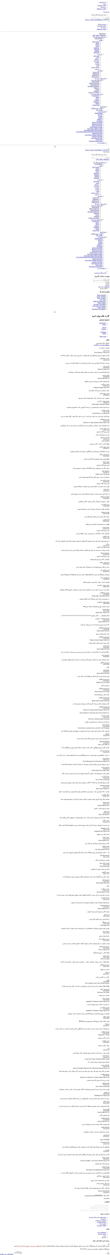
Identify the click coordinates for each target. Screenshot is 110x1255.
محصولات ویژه (101, 1232)
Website (97, 51)
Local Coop (96, 72)
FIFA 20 (100, 114)
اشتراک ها (103, 106)
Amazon (96, 100)
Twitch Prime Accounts (96, 127)
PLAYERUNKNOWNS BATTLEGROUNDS (89, 132)
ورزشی (97, 69)
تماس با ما (103, 1224)
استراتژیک (96, 56)
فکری (97, 65)
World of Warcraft (94, 83)
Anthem (100, 118)
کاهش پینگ (99, 110)
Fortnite (100, 116)
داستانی (97, 62)
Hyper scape (99, 139)
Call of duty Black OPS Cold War (93, 130)
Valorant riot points (97, 133)
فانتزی (97, 64)
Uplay (97, 46)
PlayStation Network (93, 86)
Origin (97, 45)
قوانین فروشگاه (101, 8)
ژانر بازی (99, 54)
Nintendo (96, 91)
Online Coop (95, 75)
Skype (97, 99)
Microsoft (96, 52)
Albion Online (98, 113)
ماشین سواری (95, 67)
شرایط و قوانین (101, 1222)
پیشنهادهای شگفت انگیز (99, 35)
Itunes (97, 97)
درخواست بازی (101, 143)
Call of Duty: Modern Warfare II (93, 135)
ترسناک (97, 59)
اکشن (97, 57)
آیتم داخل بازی (102, 111)
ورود (104, 4)
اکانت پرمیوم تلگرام (96, 108)
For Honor (99, 121)
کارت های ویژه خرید (96, 94)
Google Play (95, 95)
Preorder (96, 49)
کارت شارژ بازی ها (100, 78)
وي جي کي (90, 1249)
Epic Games (95, 41)
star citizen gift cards (96, 138)
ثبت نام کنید (102, 2)
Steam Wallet (95, 81)
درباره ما (103, 7)
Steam (97, 43)
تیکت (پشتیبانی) (101, 5)
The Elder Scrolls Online (95, 141)
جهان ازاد (96, 61)
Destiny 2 (99, 119)
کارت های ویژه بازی (96, 80)
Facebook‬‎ (96, 102)
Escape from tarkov (97, 125)
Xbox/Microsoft (94, 85)
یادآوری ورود (104, 288)
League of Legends (94, 92)
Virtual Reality (98, 38)
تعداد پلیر (99, 70)
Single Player (95, 77)
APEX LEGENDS (97, 122)
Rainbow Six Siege (97, 124)
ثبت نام (107, 285)
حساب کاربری (102, 1234)
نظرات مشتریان (101, 1225)
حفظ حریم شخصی (100, 1220)
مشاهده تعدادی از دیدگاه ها (101, 345)
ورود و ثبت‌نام (102, 24)
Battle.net (96, 48)
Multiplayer (96, 73)
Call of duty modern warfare (94, 128)
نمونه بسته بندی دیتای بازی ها (97, 1217)
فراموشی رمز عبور (103, 286)
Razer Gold (96, 105)
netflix (97, 103)
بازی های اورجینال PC (99, 37)
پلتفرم (100, 40)
